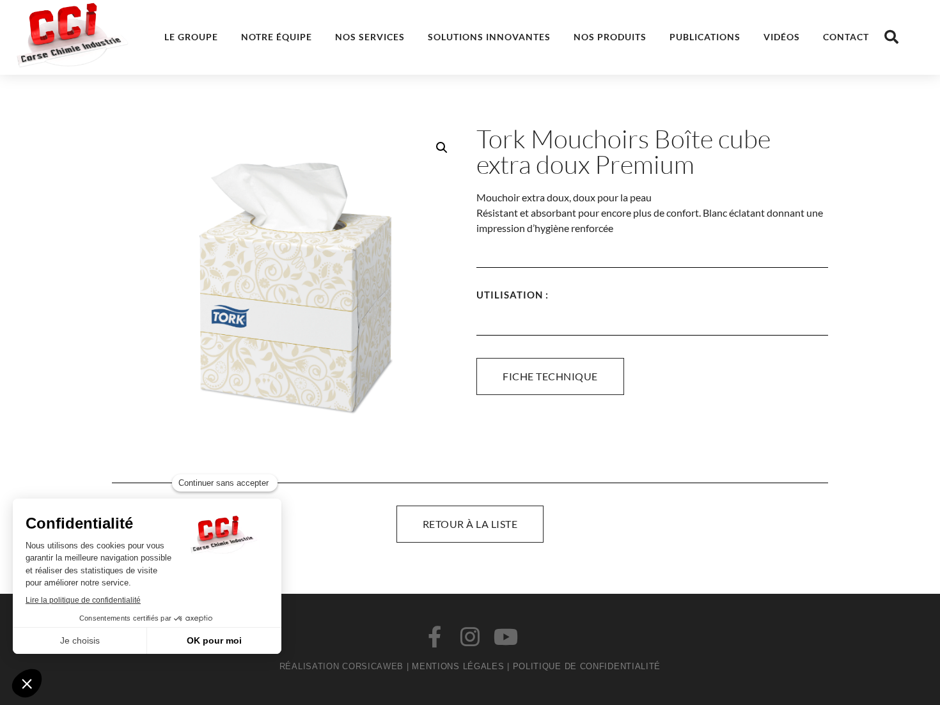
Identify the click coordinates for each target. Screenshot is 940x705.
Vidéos (782, 36)
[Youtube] (506, 636)
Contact (846, 36)
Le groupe (191, 36)
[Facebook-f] (434, 636)
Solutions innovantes (489, 36)
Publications (705, 36)
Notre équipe (276, 36)
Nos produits (610, 36)
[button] (891, 37)
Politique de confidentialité (587, 666)
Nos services (370, 36)
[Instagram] (470, 636)
